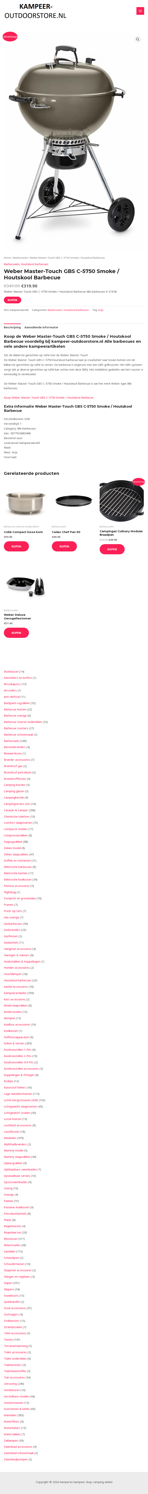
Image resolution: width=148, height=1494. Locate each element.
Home (7, 257)
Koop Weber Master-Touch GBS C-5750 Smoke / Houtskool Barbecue (48, 397)
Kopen (12, 300)
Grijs (100, 310)
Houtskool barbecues (34, 264)
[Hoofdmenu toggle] (140, 11)
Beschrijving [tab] (12, 327)
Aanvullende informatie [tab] (41, 327)
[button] (137, 39)
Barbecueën (20, 257)
